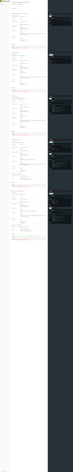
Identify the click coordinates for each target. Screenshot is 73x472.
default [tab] (53, 16)
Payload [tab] (51, 193)
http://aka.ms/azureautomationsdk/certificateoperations (18, 16)
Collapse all (69, 20)
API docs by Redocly (5, 471)
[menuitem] (5, 4)
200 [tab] (50, 16)
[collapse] (50, 106)
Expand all (65, 20)
